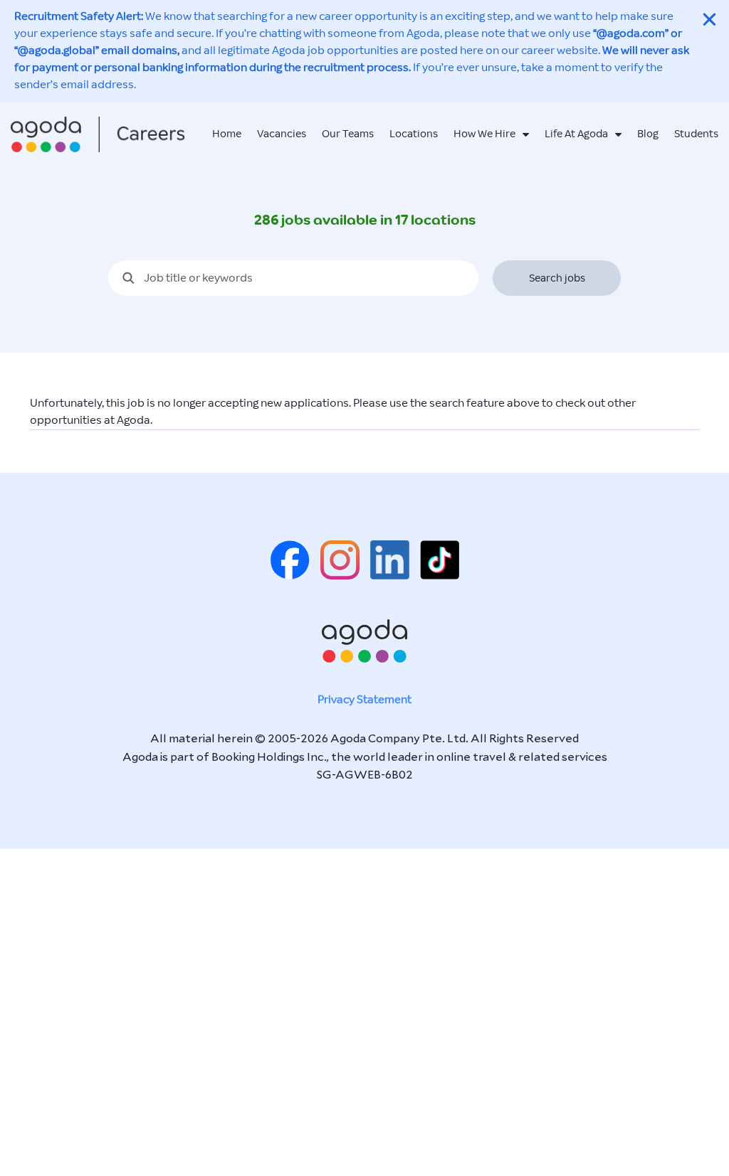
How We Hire (484, 134)
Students (696, 134)
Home (226, 134)
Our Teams (348, 134)
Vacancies (281, 134)
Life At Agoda (576, 134)
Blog (648, 134)
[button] (709, 19)
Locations (413, 134)
